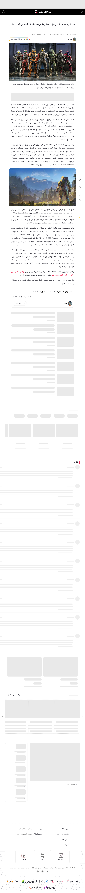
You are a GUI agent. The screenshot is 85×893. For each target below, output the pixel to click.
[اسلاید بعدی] (2, 717)
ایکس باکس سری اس (60, 275)
